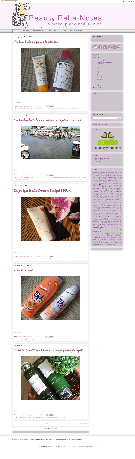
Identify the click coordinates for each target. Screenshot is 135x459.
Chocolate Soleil (98, 175)
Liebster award (97, 187)
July (98, 69)
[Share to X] (49, 106)
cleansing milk (96, 204)
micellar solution (52, 108)
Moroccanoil (104, 188)
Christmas (107, 175)
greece (110, 211)
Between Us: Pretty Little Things (103, 160)
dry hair (119, 207)
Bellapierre (110, 172)
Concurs (101, 177)
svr (118, 237)
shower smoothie (61, 339)
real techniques (114, 230)
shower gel (109, 235)
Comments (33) (38, 415)
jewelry (117, 216)
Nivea (108, 190)
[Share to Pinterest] (53, 106)
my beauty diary (115, 222)
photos (96, 228)
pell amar (117, 225)
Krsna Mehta (116, 183)
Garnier (117, 180)
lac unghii (113, 218)
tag (105, 239)
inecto (95, 216)
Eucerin (100, 180)
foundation (115, 210)
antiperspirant (21, 339)
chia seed (102, 202)
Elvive (111, 178)
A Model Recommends (102, 158)
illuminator (119, 215)
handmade (101, 213)
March (99, 77)
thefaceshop (112, 239)
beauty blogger (38, 339)
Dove (102, 178)
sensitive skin (69, 108)
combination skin (98, 205)
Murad (111, 188)
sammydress (118, 232)
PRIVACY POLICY (38, 31)
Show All (119, 164)
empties (106, 208)
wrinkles (107, 244)
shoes (102, 235)
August (99, 67)
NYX (120, 188)
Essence (117, 178)
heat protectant (115, 213)
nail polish (96, 224)
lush (111, 219)
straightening (113, 237)
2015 (96, 58)
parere (41, 259)
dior (114, 207)
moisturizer (107, 222)
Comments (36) (38, 175)
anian (98, 197)
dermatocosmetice (29, 108)
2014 (96, 85)
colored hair (21, 417)
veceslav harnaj (104, 242)
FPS (112, 180)
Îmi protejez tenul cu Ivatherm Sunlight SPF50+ (43, 190)
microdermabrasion (97, 222)
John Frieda (101, 183)
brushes (113, 201)
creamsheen (96, 207)
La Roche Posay (106, 185)
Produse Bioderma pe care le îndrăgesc (36, 41)
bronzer (102, 201)
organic (102, 226)
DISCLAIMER (52, 31)
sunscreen (75, 259)
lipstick (106, 219)
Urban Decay (110, 194)
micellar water (115, 221)
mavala (105, 221)
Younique (110, 196)
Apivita (95, 172)
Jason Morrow (81, 446)
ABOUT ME (25, 31)
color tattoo (107, 204)
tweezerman (95, 242)
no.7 (118, 224)
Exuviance (106, 180)
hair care (27, 417)
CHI (120, 174)
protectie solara (56, 259)
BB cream (102, 172)
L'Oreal (95, 185)
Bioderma (20, 108)
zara (112, 244)
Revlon (119, 190)
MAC (106, 187)
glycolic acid (104, 211)
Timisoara (108, 193)
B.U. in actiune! (23, 270)
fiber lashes (107, 210)
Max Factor (114, 187)
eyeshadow (96, 210)
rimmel (111, 232)
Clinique (114, 175)
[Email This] (46, 106)
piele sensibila (22, 179)
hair (115, 212)
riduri (105, 232)
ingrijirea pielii (38, 108)
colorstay (116, 204)
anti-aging (105, 197)
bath (99, 199)
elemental (98, 208)
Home (47, 424)
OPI (114, 190)
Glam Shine (101, 181)
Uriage (117, 194)
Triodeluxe (102, 194)
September (100, 60)
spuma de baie (104, 237)
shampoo (116, 234)
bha (102, 199)
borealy (96, 201)
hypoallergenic (110, 215)
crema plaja (51, 177)
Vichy (94, 196)
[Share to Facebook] (51, 106)
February (99, 79)
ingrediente (31, 259)
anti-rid (111, 197)
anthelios (20, 177)
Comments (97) (38, 106)
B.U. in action (29, 339)
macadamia (118, 219)
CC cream (114, 174)
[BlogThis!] (47, 106)
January (99, 81)
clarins (109, 202)
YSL (105, 196)
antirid (94, 199)
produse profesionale (54, 417)
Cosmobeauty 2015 (113, 177)
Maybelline (96, 188)
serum (110, 234)
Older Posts (83, 424)
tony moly (115, 241)
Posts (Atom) (54, 428)
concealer (109, 205)
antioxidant (117, 197)
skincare (75, 108)
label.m (107, 218)
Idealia (115, 181)
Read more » (17, 102)
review (63, 108)
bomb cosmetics (117, 199)
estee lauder (115, 208)
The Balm (115, 191)
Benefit (117, 172)
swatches (96, 239)
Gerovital (95, 181)
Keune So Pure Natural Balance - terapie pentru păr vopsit (48, 350)
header (107, 213)
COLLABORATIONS (76, 31)
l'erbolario (101, 218)
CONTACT (63, 31)
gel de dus (45, 339)
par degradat (109, 225)
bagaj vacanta (34, 177)
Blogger (94, 446)
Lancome (116, 185)
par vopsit (46, 417)
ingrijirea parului (34, 417)
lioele (101, 219)
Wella (100, 196)
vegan (111, 242)
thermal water (105, 241)
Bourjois (108, 174)
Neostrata (102, 190)
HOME (16, 31)
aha (114, 196)
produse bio (104, 229)
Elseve (106, 178)
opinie (59, 108)
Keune (41, 417)
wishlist (101, 244)
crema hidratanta (43, 177)
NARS (115, 188)
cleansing (116, 202)
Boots (102, 174)
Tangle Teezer (106, 191)
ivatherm (36, 259)
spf (27, 179)
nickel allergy (111, 224)
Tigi (103, 193)
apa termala (27, 177)
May (98, 72)
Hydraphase (69, 177)
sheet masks (96, 235)
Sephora (97, 191)
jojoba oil (95, 218)
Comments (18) (38, 336)
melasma (44, 108)
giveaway (95, 212)
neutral (103, 224)
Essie (94, 180)
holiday (102, 215)
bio (106, 199)
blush (109, 199)
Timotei (115, 193)
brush (108, 201)
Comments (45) (38, 256)
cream (117, 205)
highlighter (95, 215)
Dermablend (95, 178)
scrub (95, 234)
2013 (96, 87)
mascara (97, 221)
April (98, 74)
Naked (96, 190)
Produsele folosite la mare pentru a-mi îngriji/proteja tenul (47, 119)
